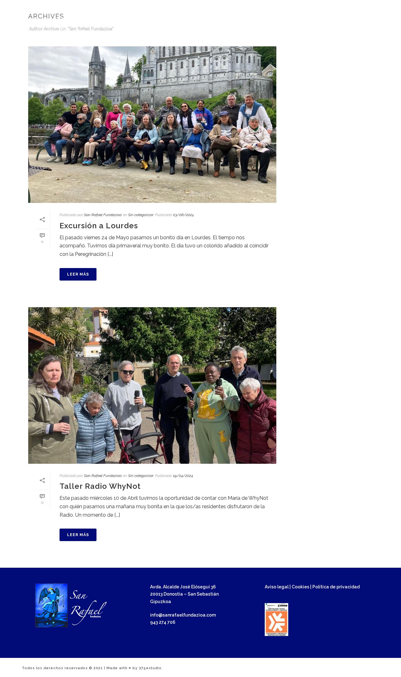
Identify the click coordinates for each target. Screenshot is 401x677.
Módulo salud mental (242, 39)
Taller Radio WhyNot (100, 486)
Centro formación (333, 39)
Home (360, 40)
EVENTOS (264, 25)
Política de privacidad (336, 586)
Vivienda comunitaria (190, 39)
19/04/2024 (183, 475)
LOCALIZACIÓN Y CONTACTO (322, 25)
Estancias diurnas (289, 39)
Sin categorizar (141, 215)
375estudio (150, 668)
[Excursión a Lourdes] (152, 124)
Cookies (300, 586)
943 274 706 (362, 5)
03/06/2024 (183, 215)
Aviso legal (277, 586)
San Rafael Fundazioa (103, 215)
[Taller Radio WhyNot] (152, 385)
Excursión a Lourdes (99, 225)
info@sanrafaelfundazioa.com (313, 5)
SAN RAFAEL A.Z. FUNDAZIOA (205, 25)
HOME (152, 25)
